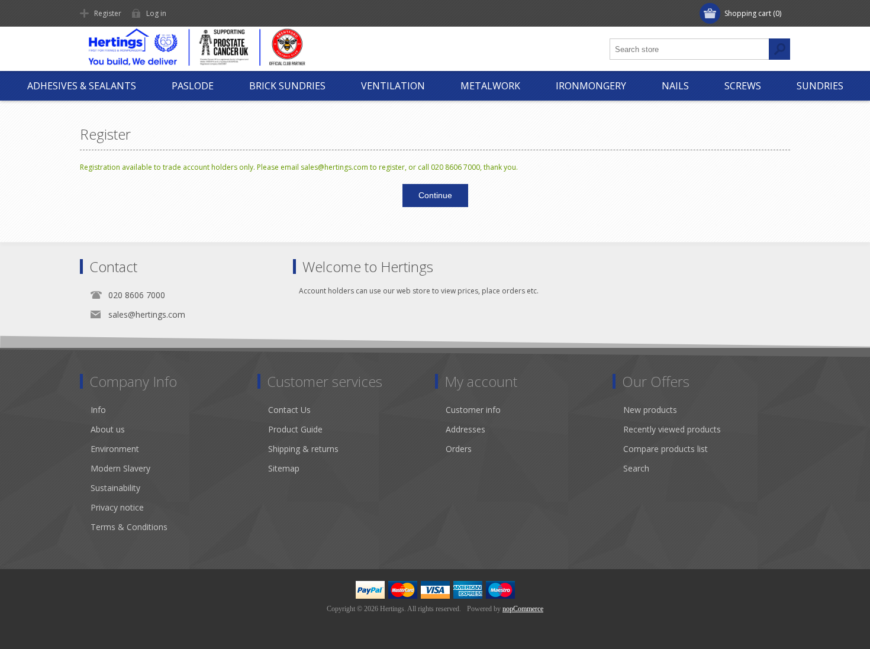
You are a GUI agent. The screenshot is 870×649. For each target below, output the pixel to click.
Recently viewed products (672, 429)
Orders (459, 448)
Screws (742, 85)
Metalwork (490, 85)
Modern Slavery (120, 468)
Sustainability (115, 487)
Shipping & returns (303, 448)
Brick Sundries (287, 85)
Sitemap (283, 468)
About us (108, 429)
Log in (156, 13)
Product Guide (295, 429)
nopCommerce (522, 609)
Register (107, 13)
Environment (115, 448)
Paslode (193, 85)
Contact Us (289, 409)
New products (650, 409)
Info (98, 409)
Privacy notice (117, 507)
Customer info (473, 409)
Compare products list (665, 448)
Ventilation (393, 85)
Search (636, 468)
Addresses (465, 429)
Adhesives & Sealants (81, 85)
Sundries (820, 85)
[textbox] (689, 49)
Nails (675, 85)
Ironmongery (591, 85)
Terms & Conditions (129, 526)
